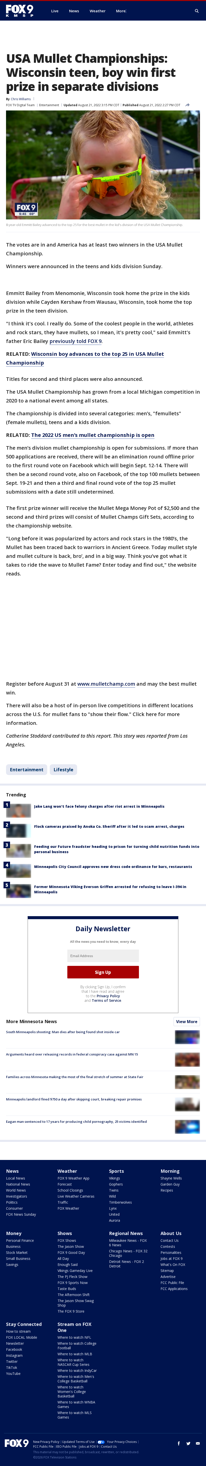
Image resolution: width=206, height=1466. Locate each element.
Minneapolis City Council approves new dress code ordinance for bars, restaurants (113, 866)
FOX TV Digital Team (20, 105)
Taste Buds (67, 1288)
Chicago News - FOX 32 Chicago (128, 1253)
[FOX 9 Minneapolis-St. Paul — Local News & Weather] (22, 11)
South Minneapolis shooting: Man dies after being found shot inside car (63, 1032)
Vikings (114, 1178)
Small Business (18, 1258)
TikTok (11, 1367)
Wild (112, 1196)
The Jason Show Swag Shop (76, 1303)
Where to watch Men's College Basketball (76, 1378)
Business (13, 1246)
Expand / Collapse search (197, 11)
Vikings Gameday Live (75, 1270)
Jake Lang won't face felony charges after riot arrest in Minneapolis (99, 806)
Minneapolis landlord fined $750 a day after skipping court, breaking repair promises (74, 1099)
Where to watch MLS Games (75, 1415)
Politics (12, 1202)
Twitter (12, 1361)
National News (18, 1184)
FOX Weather (68, 1208)
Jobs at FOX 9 (172, 1258)
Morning (170, 1171)
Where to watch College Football (77, 1345)
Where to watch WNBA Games (76, 1404)
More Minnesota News (31, 1021)
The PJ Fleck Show (72, 1276)
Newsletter (15, 1343)
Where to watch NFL (74, 1337)
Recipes (167, 1190)
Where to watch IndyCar (77, 1370)
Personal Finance (20, 1240)
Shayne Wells (171, 1178)
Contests (168, 1246)
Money (13, 1233)
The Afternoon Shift (74, 1294)
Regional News (126, 1233)
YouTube (13, 1373)
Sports (116, 1171)
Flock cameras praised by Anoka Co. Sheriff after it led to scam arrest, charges (109, 826)
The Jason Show (71, 1246)
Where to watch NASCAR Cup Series (73, 1362)
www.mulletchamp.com (106, 683)
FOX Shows (67, 1240)
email (198, 1443)
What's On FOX (173, 1264)
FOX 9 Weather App (73, 1178)
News (12, 1171)
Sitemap (167, 1270)
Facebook (14, 1349)
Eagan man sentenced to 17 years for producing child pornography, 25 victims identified (76, 1121)
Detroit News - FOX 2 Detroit (126, 1263)
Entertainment (49, 105)
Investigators (16, 1196)
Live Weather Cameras (76, 1196)
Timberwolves (120, 1202)
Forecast (65, 1184)
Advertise (168, 1276)
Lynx (113, 1208)
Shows (65, 1233)
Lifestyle (63, 770)
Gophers (116, 1184)
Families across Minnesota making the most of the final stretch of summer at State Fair (74, 1077)
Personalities (171, 1252)
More (121, 10)
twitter (188, 1443)
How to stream (18, 1331)
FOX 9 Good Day (71, 1252)
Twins (114, 1190)
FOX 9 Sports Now (73, 1282)
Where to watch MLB (75, 1354)
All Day (63, 1258)
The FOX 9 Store (71, 1311)
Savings (12, 1264)
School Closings (70, 1190)
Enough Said (68, 1264)
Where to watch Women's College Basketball (72, 1391)
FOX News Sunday (21, 1214)
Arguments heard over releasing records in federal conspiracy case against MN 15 (72, 1054)
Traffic (63, 1202)
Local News (15, 1178)
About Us (171, 1233)
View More (186, 1021)
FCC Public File (172, 1282)
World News (16, 1190)
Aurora (114, 1220)
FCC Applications (174, 1288)
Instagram (14, 1355)
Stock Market (17, 1252)
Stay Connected (24, 1324)
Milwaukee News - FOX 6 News (128, 1242)
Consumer (14, 1208)
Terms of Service (106, 1000)
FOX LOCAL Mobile (21, 1337)
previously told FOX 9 (75, 341)
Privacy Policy (108, 995)
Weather (67, 1171)
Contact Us (170, 1240)
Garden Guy (170, 1184)
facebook (179, 1443)
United (114, 1214)
